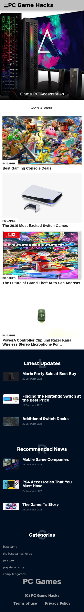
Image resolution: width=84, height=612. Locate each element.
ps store (8, 560)
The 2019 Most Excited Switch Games (35, 226)
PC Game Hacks (30, 5)
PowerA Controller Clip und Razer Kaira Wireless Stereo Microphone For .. (36, 342)
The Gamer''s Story (40, 504)
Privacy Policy (58, 603)
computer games (14, 574)
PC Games (8, 163)
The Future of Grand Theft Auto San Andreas (41, 283)
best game (10, 546)
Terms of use (25, 603)
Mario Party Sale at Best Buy (49, 373)
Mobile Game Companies (45, 459)
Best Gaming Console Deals (26, 168)
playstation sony (14, 567)
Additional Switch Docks (45, 418)
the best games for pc (17, 553)
